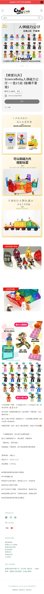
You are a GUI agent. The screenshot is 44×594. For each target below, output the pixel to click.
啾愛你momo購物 (11, 545)
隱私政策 (22, 590)
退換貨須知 (9, 554)
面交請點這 (9, 549)
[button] (2, 10)
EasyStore (32, 586)
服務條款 (15, 590)
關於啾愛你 (9, 542)
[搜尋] (39, 18)
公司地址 (8, 557)
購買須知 (8, 552)
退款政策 (29, 590)
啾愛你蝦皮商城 (10, 547)
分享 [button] (8, 107)
